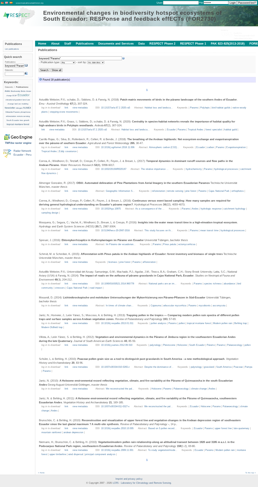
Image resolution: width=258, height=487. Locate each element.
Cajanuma (156, 305)
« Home (41, 473)
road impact (96, 288)
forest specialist (214, 129)
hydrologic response (211, 209)
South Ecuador (197, 345)
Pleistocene (169, 345)
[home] (19, 16)
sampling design (49, 213)
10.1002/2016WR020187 (113, 169)
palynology (155, 345)
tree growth (24, 120)
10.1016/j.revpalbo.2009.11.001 (117, 450)
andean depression (73, 432)
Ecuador (171, 129)
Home (42, 43)
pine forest (190, 191)
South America (223, 367)
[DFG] (238, 32)
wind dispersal (75, 454)
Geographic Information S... (120, 191)
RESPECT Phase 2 (162, 43)
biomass (112, 262)
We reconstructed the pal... (120, 389)
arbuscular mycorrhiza (174, 305)
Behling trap (240, 323)
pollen (182, 323)
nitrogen (19, 108)
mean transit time (209, 230)
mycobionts (205, 305)
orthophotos (237, 191)
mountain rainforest (51, 432)
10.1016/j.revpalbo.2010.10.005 (117, 428)
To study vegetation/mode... (163, 450)
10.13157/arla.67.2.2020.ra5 (115, 107)
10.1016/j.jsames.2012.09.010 (116, 345)
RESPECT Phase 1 (193, 43)
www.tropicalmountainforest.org (29, 3)
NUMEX (27, 108)
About (55, 43)
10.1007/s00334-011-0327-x (115, 406)
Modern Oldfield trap (52, 327)
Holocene (182, 345)
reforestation (158, 191)
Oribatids (9, 112)
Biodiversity (15, 91)
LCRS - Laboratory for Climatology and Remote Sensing (142, 483)
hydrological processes (226, 169)
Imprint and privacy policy (129, 479)
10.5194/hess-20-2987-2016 (115, 230)
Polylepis (205, 107)
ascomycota (219, 305)
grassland (209, 367)
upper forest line (223, 428)
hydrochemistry (194, 169)
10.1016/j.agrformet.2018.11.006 (118, 147)
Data (141, 43)
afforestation (149, 262)
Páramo (211, 345)
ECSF (14, 95)
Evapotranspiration (236, 147)
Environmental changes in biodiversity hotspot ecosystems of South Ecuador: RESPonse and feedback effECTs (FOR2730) (132, 16)
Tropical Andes (195, 129)
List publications (12, 49)
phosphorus (26, 112)
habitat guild (230, 129)
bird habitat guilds (221, 107)
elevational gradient (14, 100)
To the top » (250, 473)
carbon (210, 147)
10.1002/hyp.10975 (111, 209)
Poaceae (238, 367)
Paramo (194, 107)
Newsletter (10, 108)
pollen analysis (158, 323)
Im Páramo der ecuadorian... (121, 244)
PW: (201, 2)
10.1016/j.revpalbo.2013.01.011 (117, 323)
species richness (213, 283)
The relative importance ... (155, 169)
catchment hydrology (234, 209)
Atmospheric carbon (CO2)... (164, 147)
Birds (23, 91)
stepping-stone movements (64, 112)
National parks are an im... (163, 283)
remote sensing (175, 191)
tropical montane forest (199, 323)
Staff (67, 43)
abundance (229, 283)
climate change (199, 389)
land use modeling (21, 104)
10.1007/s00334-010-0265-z (115, 367)
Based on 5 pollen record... (162, 428)
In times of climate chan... (120, 305)
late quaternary (241, 428)
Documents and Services (116, 43)
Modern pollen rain (222, 323)
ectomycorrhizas (187, 244)
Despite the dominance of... (159, 367)
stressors (60, 288)
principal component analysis (100, 454)
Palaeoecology (234, 345)
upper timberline (57, 454)
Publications (85, 43)
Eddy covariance (68, 151)
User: (160, 2)
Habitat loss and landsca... (159, 107)
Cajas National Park (219, 191)
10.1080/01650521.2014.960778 (117, 283)
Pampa (248, 367)
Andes (195, 209)
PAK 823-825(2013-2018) (228, 43)
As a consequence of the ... (150, 209)
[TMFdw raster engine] (18, 135)
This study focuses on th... (159, 230)
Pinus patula (169, 244)
